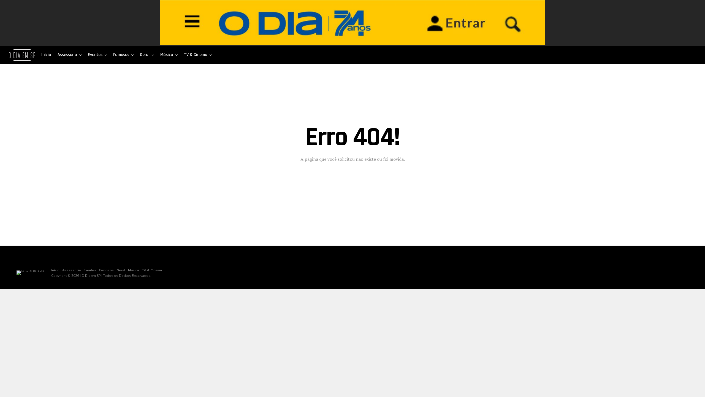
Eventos (95, 55)
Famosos (121, 55)
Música (166, 55)
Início (46, 55)
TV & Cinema (195, 55)
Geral (145, 55)
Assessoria (67, 55)
